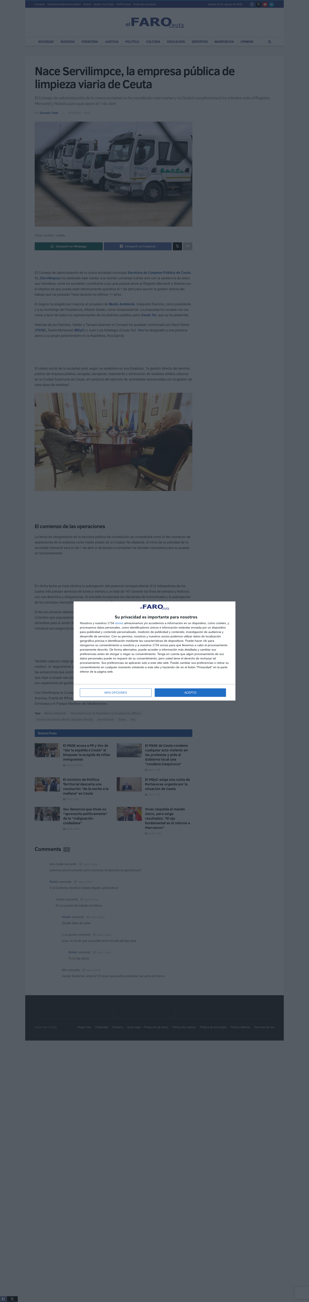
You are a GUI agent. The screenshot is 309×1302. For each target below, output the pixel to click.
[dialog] (154, 651)
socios (119, 623)
